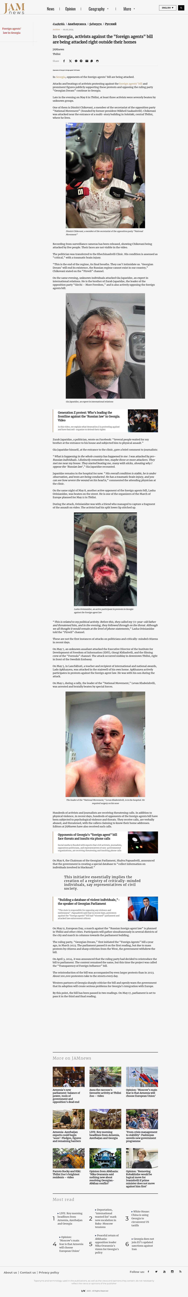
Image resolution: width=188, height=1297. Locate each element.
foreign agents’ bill (131, 83)
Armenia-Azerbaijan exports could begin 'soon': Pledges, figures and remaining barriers (67, 1137)
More (127, 9)
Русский (110, 24)
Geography (97, 9)
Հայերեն (59, 24)
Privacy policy (49, 1272)
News (50, 9)
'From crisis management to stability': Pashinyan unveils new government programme (141, 1137)
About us (10, 1272)
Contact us (28, 1272)
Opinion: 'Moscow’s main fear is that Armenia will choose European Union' (141, 1092)
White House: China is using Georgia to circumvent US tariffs (140, 1218)
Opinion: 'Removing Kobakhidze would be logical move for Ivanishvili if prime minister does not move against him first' (140, 1179)
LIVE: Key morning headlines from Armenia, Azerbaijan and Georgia (104, 1135)
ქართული (95, 24)
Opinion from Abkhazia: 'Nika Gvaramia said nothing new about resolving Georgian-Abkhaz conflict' (103, 1177)
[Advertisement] (105, 1024)
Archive (57, 29)
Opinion (70, 9)
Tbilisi (56, 54)
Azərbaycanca (77, 24)
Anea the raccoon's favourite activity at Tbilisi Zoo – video (105, 1092)
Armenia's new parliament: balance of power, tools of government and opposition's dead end (66, 1096)
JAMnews (58, 49)
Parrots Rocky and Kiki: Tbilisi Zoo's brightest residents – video (67, 1174)
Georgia (60, 77)
